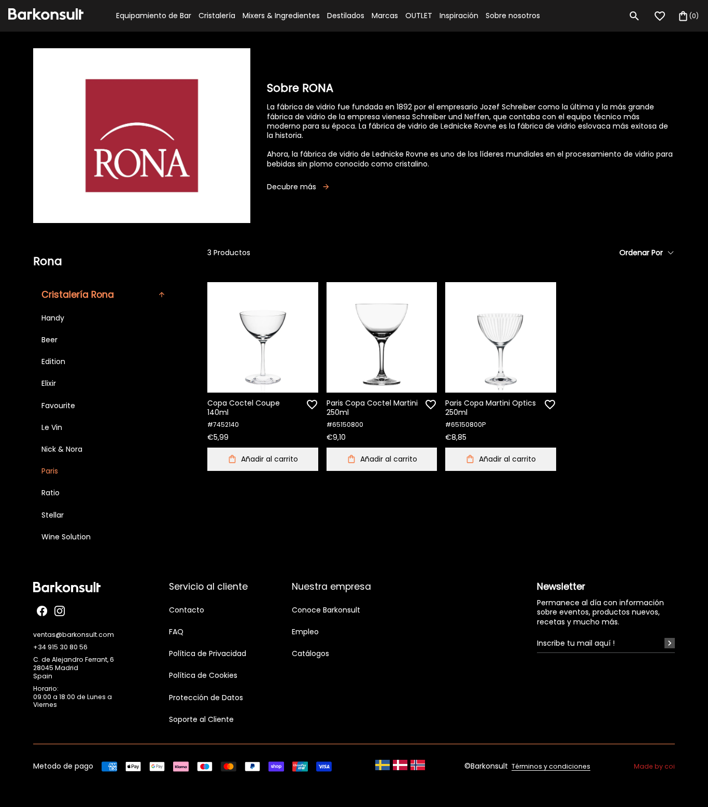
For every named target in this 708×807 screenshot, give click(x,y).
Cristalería (217, 15)
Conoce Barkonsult (326, 610)
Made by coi (654, 766)
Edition (53, 361)
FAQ (176, 631)
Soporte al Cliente (201, 719)
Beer (49, 340)
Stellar (52, 515)
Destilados (345, 15)
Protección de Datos (206, 697)
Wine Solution (66, 537)
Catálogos (310, 653)
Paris (49, 471)
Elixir (48, 383)
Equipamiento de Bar (153, 15)
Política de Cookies (203, 675)
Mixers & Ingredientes (281, 15)
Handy (52, 318)
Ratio (50, 493)
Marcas (385, 15)
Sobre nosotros (513, 15)
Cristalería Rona (77, 294)
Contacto (186, 610)
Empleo (305, 631)
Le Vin (51, 427)
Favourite (58, 405)
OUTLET (418, 15)
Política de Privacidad (207, 653)
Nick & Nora (61, 449)
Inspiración (459, 15)
